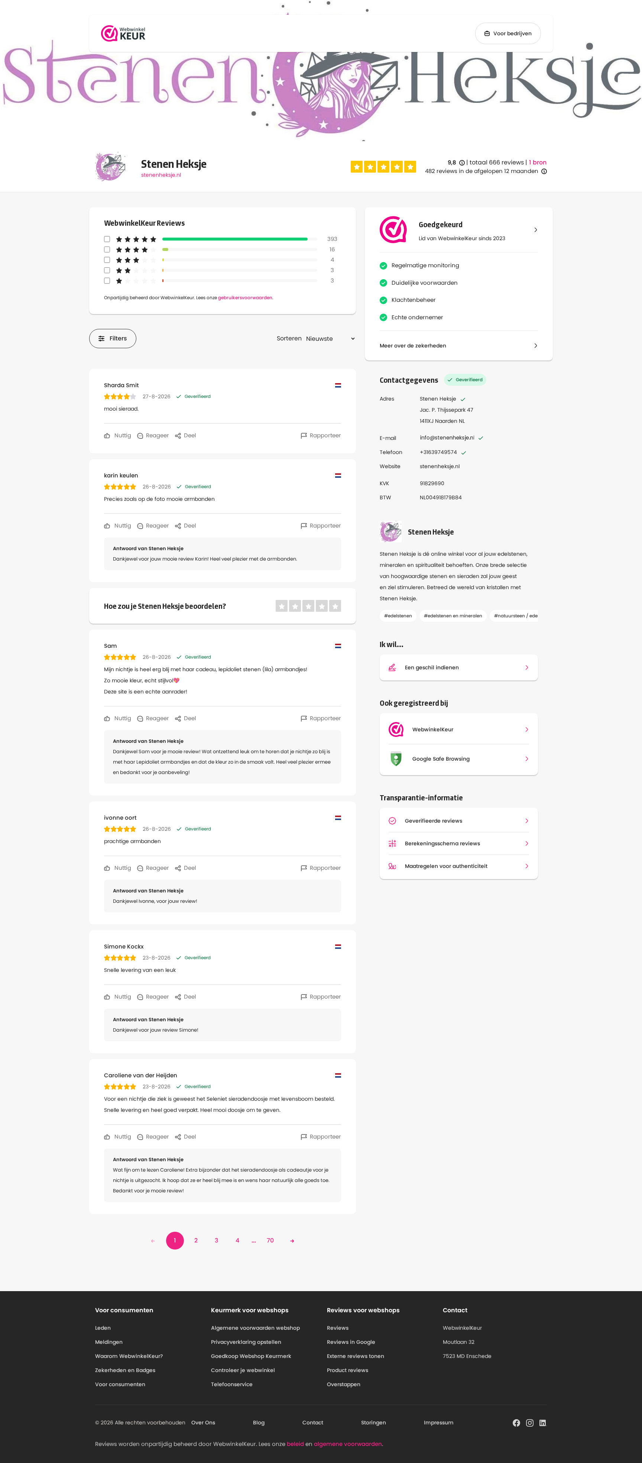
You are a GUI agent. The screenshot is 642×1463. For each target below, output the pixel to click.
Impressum (439, 1422)
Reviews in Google (351, 1342)
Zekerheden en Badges (125, 1370)
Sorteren (289, 338)
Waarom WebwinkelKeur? (129, 1356)
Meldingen (109, 1342)
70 (270, 1240)
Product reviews (347, 1370)
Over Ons (203, 1422)
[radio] (357, 167)
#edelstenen (398, 616)
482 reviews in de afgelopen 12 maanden (481, 171)
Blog (259, 1422)
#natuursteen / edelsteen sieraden (532, 616)
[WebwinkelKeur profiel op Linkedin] (543, 1422)
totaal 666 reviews (497, 162)
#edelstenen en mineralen (453, 616)
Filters (118, 338)
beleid (295, 1444)
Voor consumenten (120, 1384)
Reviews (337, 1328)
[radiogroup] (383, 167)
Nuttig (122, 435)
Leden (103, 1328)
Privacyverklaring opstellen (246, 1342)
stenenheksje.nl (161, 175)
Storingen (373, 1422)
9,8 (456, 163)
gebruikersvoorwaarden (245, 297)
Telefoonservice (232, 1384)
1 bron (538, 162)
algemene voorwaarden (348, 1444)
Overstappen (343, 1384)
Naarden (446, 421)
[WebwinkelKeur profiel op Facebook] (516, 1422)
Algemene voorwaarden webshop (255, 1328)
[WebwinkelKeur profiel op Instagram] (530, 1422)
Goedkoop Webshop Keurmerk (251, 1356)
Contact (312, 1422)
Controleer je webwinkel (243, 1370)
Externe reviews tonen (355, 1356)
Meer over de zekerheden (413, 345)
